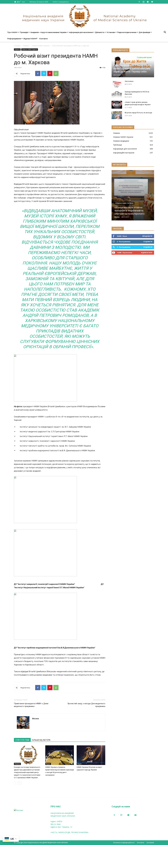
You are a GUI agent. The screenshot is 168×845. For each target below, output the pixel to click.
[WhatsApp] (56, 73)
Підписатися (146, 253)
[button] (165, 32)
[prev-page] (15, 782)
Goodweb (150, 842)
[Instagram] (143, 2)
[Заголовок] (117, 84)
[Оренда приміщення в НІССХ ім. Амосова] (117, 94)
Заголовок (129, 81)
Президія (24, 32)
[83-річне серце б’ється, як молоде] (117, 115)
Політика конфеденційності (124, 842)
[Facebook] (139, 2)
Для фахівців (144, 32)
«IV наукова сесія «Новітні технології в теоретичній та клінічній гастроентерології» (129, 210)
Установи (111, 32)
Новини (26, 46)
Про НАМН (12, 32)
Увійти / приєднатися (61, 2)
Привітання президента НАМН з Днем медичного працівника (31, 704)
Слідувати (147, 242)
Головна (17, 46)
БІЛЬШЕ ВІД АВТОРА (41, 740)
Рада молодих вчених (126, 32)
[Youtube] (152, 2)
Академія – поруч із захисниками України (48, 32)
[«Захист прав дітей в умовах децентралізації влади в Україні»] (117, 105)
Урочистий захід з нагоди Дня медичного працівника (86, 704)
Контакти (43, 39)
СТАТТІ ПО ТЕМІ (22, 740)
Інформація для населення (81, 32)
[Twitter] (43, 73)
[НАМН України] (84, 16)
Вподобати (147, 236)
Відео (48, 764)
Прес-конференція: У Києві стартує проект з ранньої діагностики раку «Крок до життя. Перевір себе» (132, 68)
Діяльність (99, 32)
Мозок (35, 718)
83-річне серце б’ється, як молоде (138, 113)
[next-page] (19, 782)
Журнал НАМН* (30, 39)
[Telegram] (148, 2)
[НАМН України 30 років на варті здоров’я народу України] (91, 755)
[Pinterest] (49, 73)
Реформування (14, 39)
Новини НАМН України (40, 46)
